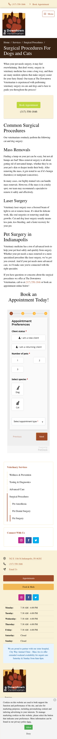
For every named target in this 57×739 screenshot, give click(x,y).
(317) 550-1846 (28, 111)
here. (29, 721)
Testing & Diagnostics (20, 482)
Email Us (13, 569)
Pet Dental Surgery (21, 511)
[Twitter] (36, 540)
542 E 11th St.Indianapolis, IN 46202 (25, 558)
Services (17, 42)
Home (7, 42)
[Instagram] (21, 540)
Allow (28, 727)
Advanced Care (16, 489)
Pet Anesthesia (19, 503)
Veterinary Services (17, 467)
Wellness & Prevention (20, 474)
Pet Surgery (18, 518)
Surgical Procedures (33, 42)
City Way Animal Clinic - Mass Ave (25, 651)
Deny (28, 733)
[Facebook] (29, 540)
